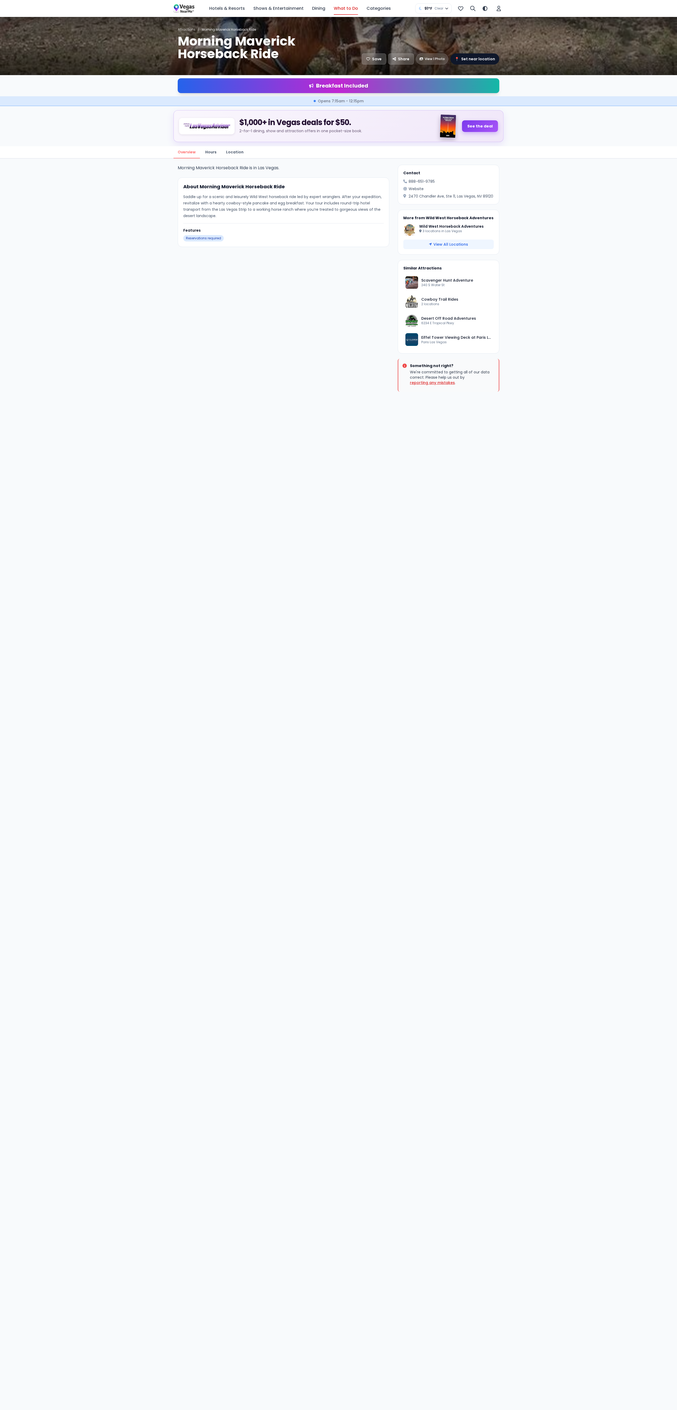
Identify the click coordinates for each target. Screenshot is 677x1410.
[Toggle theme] (485, 8)
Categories (379, 8)
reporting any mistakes (432, 382)
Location (235, 152)
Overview (187, 152)
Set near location (475, 59)
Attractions (186, 29)
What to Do (346, 8)
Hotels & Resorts (227, 8)
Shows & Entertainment (278, 8)
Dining (318, 8)
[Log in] (499, 8)
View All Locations (450, 244)
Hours (211, 152)
